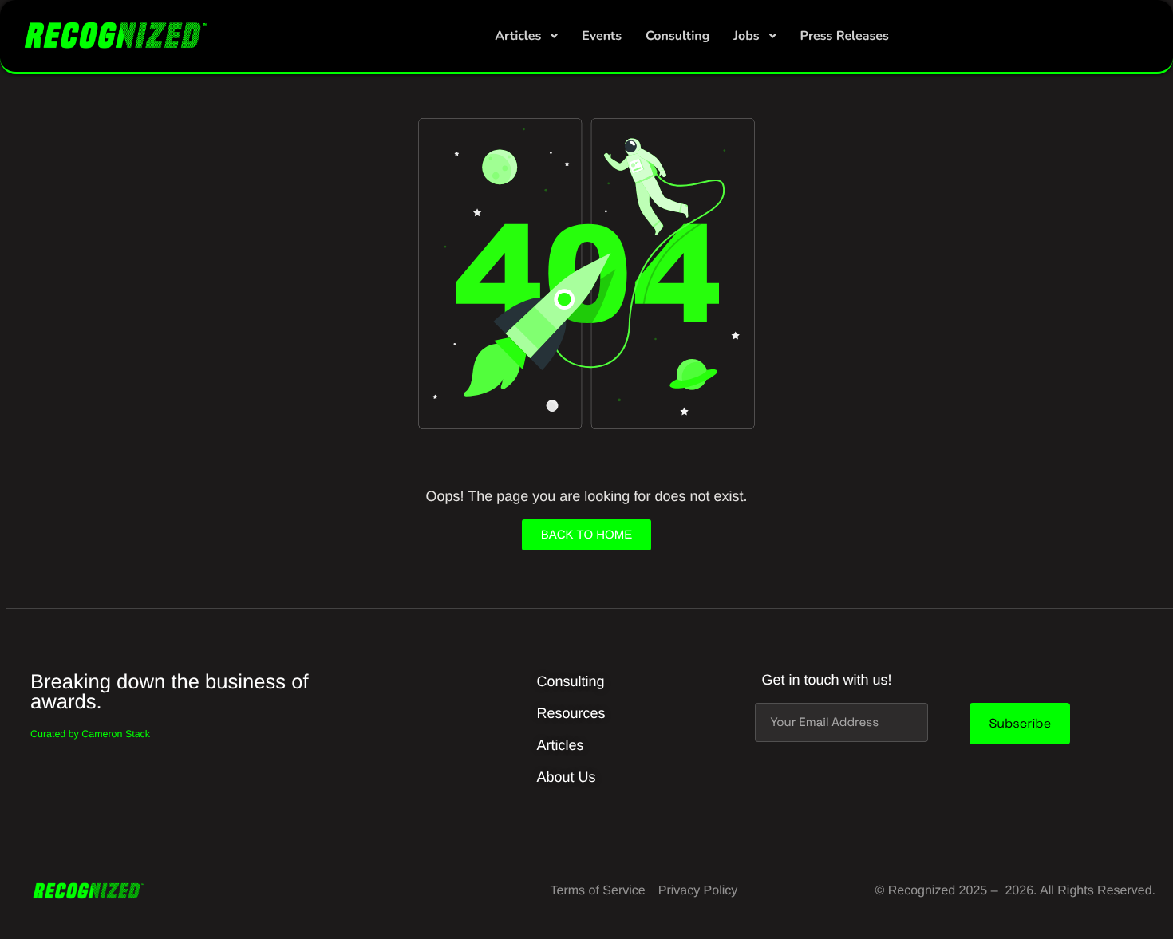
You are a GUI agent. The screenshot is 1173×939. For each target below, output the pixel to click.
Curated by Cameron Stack (90, 734)
